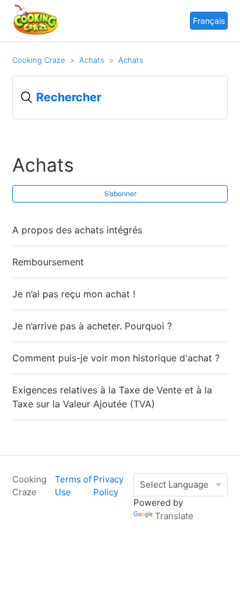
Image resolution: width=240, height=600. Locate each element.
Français (209, 21)
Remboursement (48, 262)
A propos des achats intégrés (77, 230)
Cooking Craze (38, 60)
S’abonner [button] (120, 193)
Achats (91, 60)
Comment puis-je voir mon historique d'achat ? (116, 358)
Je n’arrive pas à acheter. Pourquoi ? (92, 326)
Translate (174, 515)
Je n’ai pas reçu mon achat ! (73, 294)
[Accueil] (35, 32)
